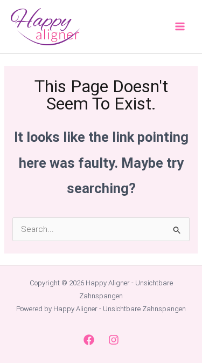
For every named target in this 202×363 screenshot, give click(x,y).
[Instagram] (113, 339)
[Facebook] (88, 339)
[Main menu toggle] (180, 26)
